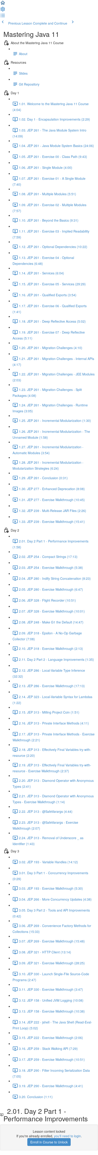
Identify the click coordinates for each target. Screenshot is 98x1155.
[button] (2, 4)
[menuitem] (2, 10)
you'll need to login (67, 1136)
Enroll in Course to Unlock (49, 1142)
